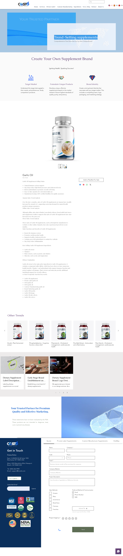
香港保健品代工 (12, 467)
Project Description (54, 477)
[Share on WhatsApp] (87, 185)
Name (51, 448)
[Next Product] (118, 331)
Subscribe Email (12, 485)
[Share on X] (90, 185)
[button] (83, 509)
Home (25, 107)
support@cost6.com (18, 471)
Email (50, 461)
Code (50, 455)
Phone (68, 455)
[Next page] (67, 393)
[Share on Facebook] (80, 185)
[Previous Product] (5, 331)
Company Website (54, 469)
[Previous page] (55, 393)
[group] (61, 334)
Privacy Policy (11, 455)
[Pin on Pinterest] (83, 185)
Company (69, 448)
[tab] (49, 441)
